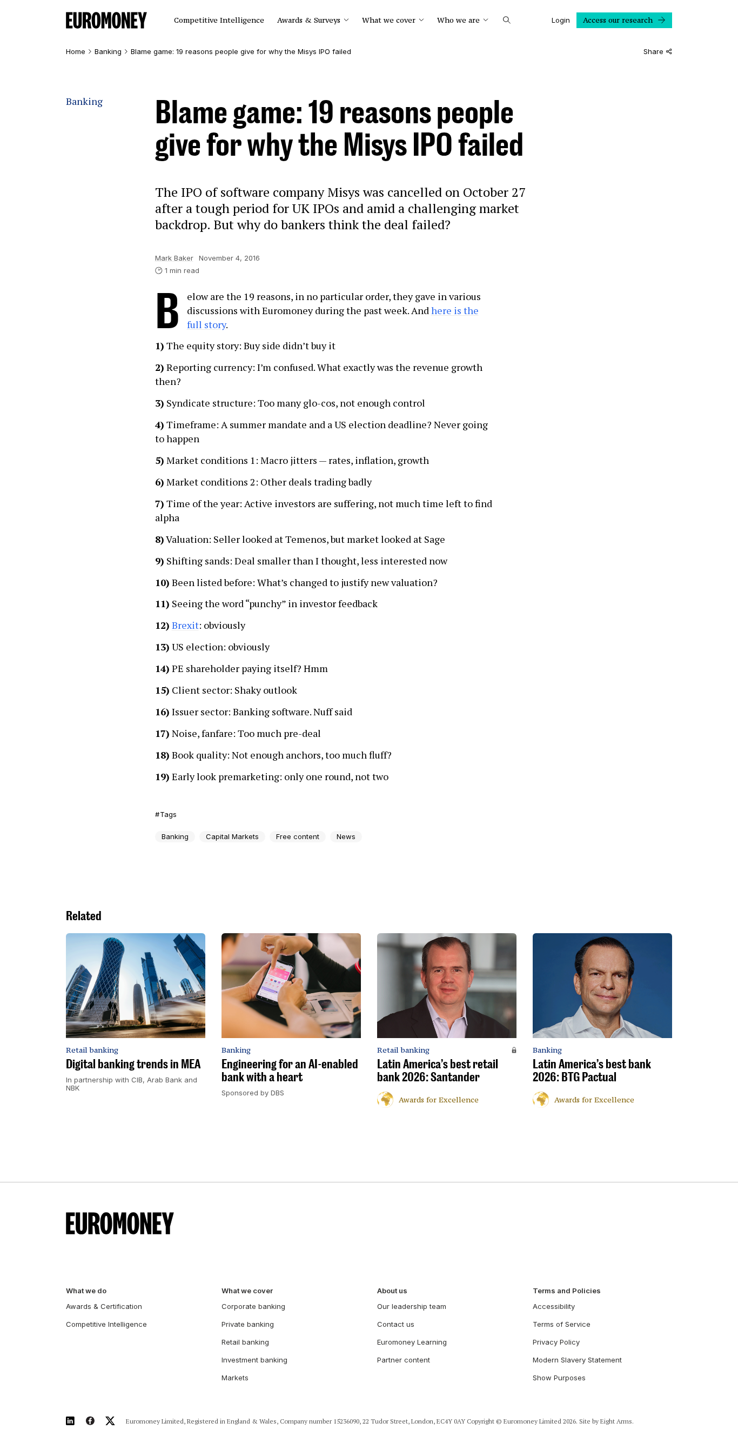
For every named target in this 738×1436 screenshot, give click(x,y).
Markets (235, 1377)
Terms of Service (562, 1324)
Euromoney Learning (412, 1342)
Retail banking (245, 1342)
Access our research (618, 20)
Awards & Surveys (308, 20)
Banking (108, 52)
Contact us (395, 1324)
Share (653, 52)
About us (392, 1291)
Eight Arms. (617, 1421)
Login (561, 20)
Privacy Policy (556, 1342)
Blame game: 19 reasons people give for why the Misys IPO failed (241, 52)
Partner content (403, 1359)
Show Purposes (559, 1377)
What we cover (388, 20)
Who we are (458, 20)
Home (75, 52)
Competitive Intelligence (219, 20)
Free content (297, 836)
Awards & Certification (104, 1306)
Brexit (185, 625)
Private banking (248, 1324)
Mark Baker (174, 258)
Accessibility (554, 1306)
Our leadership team (411, 1306)
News (346, 836)
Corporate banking (253, 1306)
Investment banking (254, 1359)
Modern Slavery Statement (577, 1359)
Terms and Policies (567, 1291)
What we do (86, 1291)
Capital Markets (232, 836)
